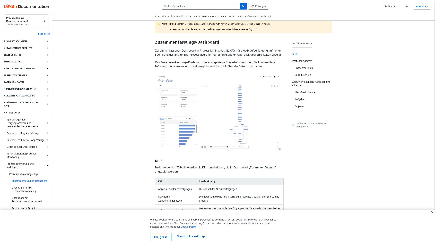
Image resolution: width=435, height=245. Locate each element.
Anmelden (422, 6)
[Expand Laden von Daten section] (47, 82)
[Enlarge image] (219, 112)
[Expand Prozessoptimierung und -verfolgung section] (47, 165)
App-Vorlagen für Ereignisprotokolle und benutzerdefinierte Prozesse (22, 123)
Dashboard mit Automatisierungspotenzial (27, 199)
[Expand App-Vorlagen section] (47, 112)
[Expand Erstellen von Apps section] (47, 75)
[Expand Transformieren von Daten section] (47, 89)
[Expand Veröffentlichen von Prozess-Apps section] (47, 104)
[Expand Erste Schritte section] (47, 54)
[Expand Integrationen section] (47, 61)
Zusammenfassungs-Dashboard (253, 16)
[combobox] (201, 6)
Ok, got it (161, 237)
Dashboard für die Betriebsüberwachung (24, 189)
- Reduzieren (43, 33)
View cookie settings (191, 236)
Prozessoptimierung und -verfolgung (21, 165)
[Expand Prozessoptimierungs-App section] (47, 174)
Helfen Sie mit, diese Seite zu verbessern (311, 124)
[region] (217, 227)
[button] (28, 180)
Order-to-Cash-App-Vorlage (22, 147)
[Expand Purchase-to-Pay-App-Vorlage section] (47, 133)
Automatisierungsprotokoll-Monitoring (22, 155)
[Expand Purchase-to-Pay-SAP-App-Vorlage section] (47, 140)
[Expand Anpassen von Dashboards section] (47, 95)
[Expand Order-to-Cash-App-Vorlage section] (47, 146)
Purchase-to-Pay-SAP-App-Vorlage (26, 140)
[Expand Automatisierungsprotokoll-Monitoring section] (47, 155)
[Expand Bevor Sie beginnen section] (47, 41)
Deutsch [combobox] (390, 6)
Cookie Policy (188, 226)
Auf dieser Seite (302, 43)
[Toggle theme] (406, 6)
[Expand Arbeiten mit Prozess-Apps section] (47, 68)
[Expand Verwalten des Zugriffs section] (47, 48)
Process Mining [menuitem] (179, 16)
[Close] (432, 212)
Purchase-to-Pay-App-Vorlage (23, 133)
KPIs (158, 160)
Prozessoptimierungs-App (23, 174)
